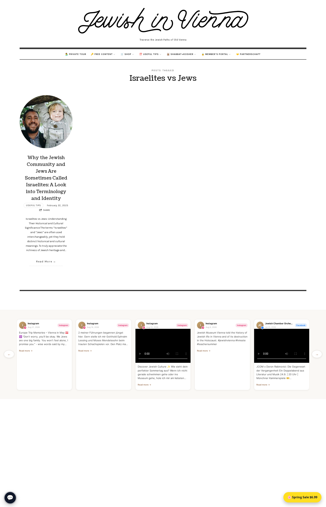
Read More (44, 261)
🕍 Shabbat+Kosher (180, 54)
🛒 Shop (126, 54)
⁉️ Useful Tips (149, 54)
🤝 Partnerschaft (248, 54)
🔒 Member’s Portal (214, 54)
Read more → (26, 350)
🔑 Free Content (102, 54)
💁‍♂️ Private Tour (75, 54)
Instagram (63, 325)
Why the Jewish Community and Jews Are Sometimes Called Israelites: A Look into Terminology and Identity (46, 178)
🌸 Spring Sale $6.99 (302, 497)
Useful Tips (33, 205)
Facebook (300, 325)
